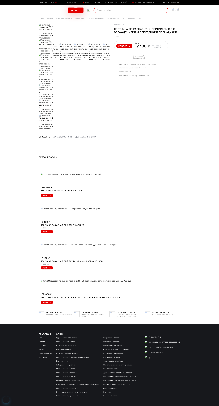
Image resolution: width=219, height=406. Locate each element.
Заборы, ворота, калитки (66, 365)
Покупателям (46, 2)
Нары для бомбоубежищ (66, 346)
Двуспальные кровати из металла (117, 373)
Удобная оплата (89, 312)
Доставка (43, 346)
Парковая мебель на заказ (67, 353)
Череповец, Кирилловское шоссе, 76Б (164, 342)
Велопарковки (62, 361)
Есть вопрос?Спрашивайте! (139, 57)
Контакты (72, 2)
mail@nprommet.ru (145, 2)
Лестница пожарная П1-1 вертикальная (62, 225)
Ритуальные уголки (111, 357)
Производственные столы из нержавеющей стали (77, 384)
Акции (41, 349)
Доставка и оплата (86, 137)
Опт (40, 338)
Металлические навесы (66, 369)
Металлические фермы (66, 376)
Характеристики (62, 137)
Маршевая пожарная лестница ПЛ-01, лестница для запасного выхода (80, 297)
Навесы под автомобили (113, 346)
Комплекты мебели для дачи (68, 380)
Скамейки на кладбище (113, 361)
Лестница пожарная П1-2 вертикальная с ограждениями (72, 261)
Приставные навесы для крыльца (117, 365)
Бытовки (107, 392)
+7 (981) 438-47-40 (171, 2)
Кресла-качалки (110, 396)
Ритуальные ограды (111, 338)
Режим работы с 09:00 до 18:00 (161, 347)
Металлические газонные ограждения (72, 357)
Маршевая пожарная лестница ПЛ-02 (61, 191)
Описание (44, 137)
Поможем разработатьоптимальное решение (126, 315)
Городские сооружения (113, 353)
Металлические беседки (66, 373)
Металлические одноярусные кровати (119, 380)
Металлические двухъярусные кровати (119, 376)
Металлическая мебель (66, 342)
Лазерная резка (45, 353)
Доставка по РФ (54, 312)
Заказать (124, 46)
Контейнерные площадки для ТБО (117, 384)
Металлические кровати (66, 388)
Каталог (50, 18)
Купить (47, 196)
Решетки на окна (110, 369)
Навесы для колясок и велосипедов (71, 392)
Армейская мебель (111, 388)
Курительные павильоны (66, 338)
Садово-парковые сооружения (116, 349)
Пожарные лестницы (64, 18)
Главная (42, 18)
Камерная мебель (63, 349)
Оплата (42, 342)
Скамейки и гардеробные (67, 396)
